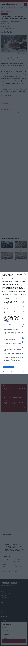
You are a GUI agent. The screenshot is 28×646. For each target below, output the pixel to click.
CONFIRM (8, 366)
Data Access (14, 371)
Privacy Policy (22, 371)
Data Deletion (6, 371)
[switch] (23, 302)
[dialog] (14, 323)
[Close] (25, 274)
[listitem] (14, 299)
